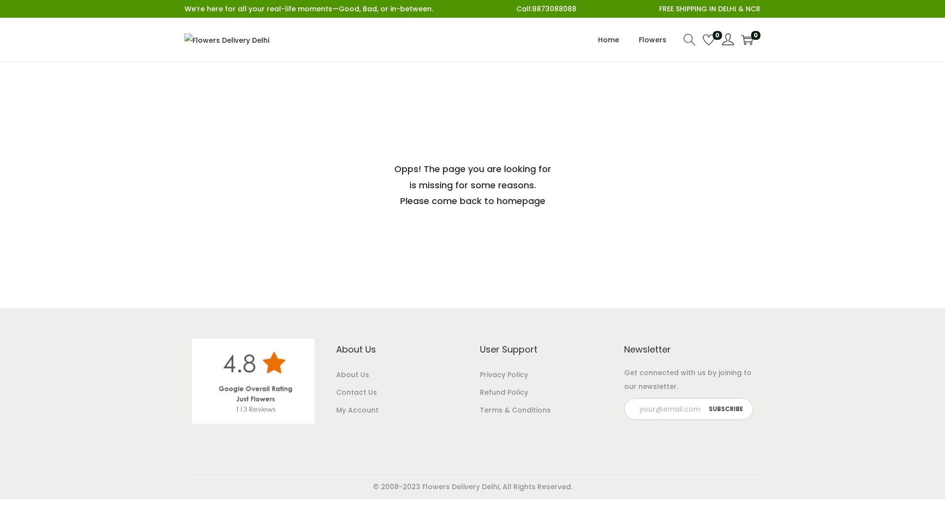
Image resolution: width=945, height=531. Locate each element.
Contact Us (356, 392)
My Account (357, 410)
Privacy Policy (504, 375)
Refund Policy (504, 392)
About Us (352, 375)
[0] (709, 40)
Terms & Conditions (515, 410)
